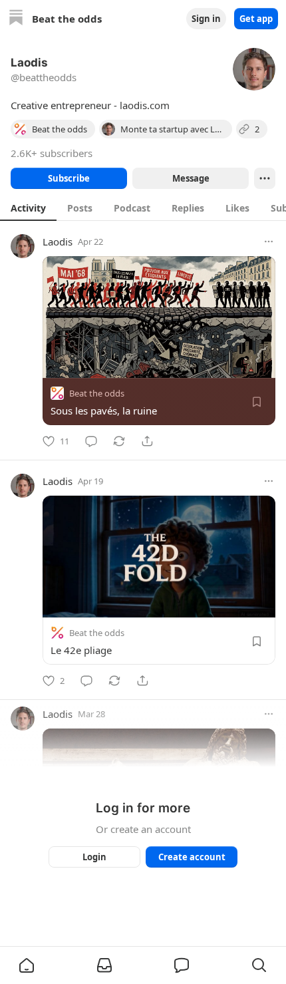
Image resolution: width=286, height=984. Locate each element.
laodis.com (145, 105)
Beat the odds (96, 393)
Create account (191, 857)
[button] (26, 965)
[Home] (16, 19)
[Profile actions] (264, 178)
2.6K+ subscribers (51, 153)
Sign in (206, 19)
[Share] (147, 441)
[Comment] (91, 441)
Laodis (57, 241)
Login (94, 857)
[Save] (256, 401)
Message (191, 178)
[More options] (268, 241)
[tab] (28, 207)
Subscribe (69, 178)
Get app (256, 19)
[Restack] (119, 441)
